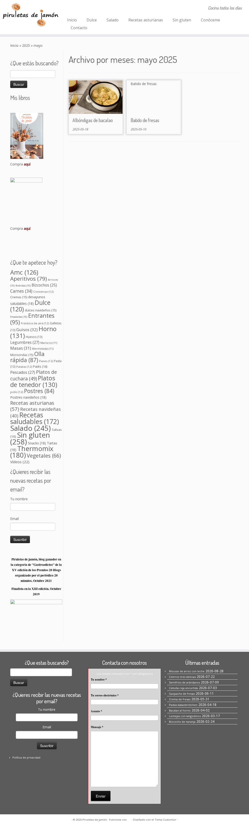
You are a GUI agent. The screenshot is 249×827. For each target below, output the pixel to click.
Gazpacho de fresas (182, 693)
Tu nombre (19, 499)
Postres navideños (28, 397)
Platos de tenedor (33, 381)
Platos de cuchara (33, 375)
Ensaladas (18, 316)
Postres (39, 391)
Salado (113, 20)
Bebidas (23, 285)
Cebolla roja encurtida (183, 688)
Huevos (34, 337)
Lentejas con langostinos (185, 716)
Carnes (21, 291)
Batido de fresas (145, 120)
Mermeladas (42, 348)
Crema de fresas (179, 699)
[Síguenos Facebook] (71, 8)
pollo (16, 392)
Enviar (101, 796)
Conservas (43, 291)
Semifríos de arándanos (184, 682)
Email (14, 518)
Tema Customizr (165, 819)
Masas (20, 348)
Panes (46, 361)
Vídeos (19, 461)
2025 (26, 45)
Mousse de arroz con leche (187, 671)
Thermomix (31, 452)
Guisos (27, 329)
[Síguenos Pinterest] (84, 8)
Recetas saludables (34, 418)
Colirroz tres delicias (182, 677)
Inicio (72, 20)
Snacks (37, 443)
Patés (40, 367)
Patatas (24, 366)
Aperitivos (28, 278)
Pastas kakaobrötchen (183, 705)
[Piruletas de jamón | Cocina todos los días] (29, 14)
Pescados (22, 372)
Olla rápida (27, 357)
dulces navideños (40, 310)
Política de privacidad (26, 757)
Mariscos (48, 343)
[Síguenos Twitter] (91, 8)
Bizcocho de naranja (182, 721)
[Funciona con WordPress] (129, 818)
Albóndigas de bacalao (92, 120)
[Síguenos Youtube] (98, 8)
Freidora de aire (35, 323)
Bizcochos (44, 285)
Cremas (18, 297)
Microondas (21, 355)
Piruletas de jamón (94, 819)
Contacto (79, 27)
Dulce (92, 20)
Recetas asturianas (145, 20)
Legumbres (24, 342)
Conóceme (210, 20)
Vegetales (44, 455)
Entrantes (32, 319)
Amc (24, 272)
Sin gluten (182, 20)
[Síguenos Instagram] (78, 8)
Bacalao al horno (180, 710)
